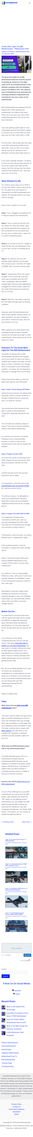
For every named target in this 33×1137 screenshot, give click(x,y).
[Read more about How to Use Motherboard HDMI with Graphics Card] (16, 877)
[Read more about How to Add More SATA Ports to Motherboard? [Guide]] (16, 901)
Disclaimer (16, 1112)
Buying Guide (6, 1049)
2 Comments (8, 916)
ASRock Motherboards (10, 1043)
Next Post (26, 822)
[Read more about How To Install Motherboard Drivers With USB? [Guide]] (16, 926)
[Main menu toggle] (29, 3)
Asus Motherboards (9, 1046)
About (16, 1114)
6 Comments (8, 867)
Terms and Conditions (16, 1109)
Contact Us (16, 1107)
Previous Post (8, 822)
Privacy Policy (16, 1104)
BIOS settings (6, 731)
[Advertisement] (16, 23)
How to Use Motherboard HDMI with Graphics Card (16, 864)
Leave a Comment (8, 52)
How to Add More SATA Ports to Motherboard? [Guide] (16, 889)
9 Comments (8, 842)
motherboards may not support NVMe (15, 486)
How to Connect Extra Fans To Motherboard (15, 840)
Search (4, 969)
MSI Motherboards (8, 1060)
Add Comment (27, 955)
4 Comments (8, 891)
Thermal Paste (7, 1063)
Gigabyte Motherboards (10, 1053)
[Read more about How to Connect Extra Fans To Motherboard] (16, 852)
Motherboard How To (17, 842)
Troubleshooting (7, 1066)
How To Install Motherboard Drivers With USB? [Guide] (14, 913)
